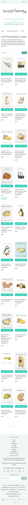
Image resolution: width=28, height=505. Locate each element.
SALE (14, 445)
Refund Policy (4, 489)
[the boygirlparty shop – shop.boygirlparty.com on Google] (16, 471)
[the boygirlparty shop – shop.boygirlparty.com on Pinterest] (12, 471)
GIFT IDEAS (14, 447)
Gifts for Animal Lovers (12, 31)
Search (4, 485)
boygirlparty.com (20, 460)
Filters (24, 52)
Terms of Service (22, 489)
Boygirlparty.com (14, 453)
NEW (14, 441)
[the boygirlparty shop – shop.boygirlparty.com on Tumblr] (23, 471)
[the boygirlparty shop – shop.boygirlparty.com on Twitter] (4, 471)
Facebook (11, 458)
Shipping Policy (13, 489)
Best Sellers (14, 443)
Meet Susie (14, 451)
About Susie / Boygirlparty (14, 485)
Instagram (19, 458)
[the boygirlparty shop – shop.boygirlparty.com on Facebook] (8, 471)
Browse (14, 449)
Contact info (14, 487)
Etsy (15, 458)
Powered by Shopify (13, 491)
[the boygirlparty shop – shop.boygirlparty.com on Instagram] (20, 471)
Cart (25, 1)
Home (2, 31)
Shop (14, 440)
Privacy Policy (21, 487)
